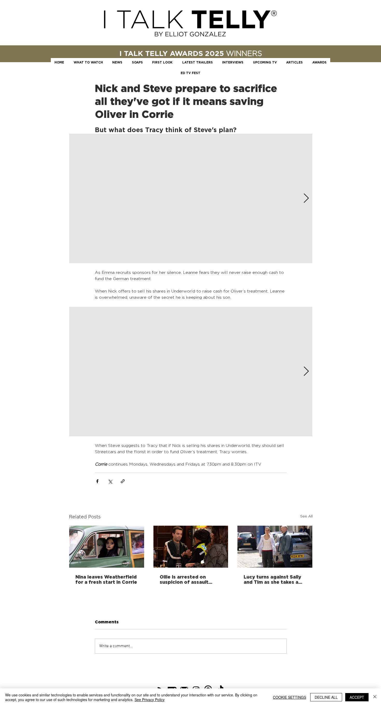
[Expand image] (190, 198)
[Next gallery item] (306, 199)
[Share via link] (122, 481)
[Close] (375, 697)
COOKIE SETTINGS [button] (289, 697)
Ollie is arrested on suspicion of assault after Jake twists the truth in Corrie (185, 579)
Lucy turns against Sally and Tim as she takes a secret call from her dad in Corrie (273, 579)
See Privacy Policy (150, 699)
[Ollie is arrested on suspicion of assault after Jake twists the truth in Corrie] (190, 547)
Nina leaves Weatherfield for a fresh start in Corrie (106, 579)
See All (306, 516)
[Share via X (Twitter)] (110, 481)
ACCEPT (357, 697)
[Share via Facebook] (97, 481)
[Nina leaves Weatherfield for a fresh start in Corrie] (106, 547)
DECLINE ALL (326, 697)
